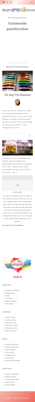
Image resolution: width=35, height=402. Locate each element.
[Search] (29, 136)
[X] (7, 2)
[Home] (9, 18)
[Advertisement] (17, 49)
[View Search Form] (32, 2)
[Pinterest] (22, 393)
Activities (12, 63)
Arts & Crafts (21, 63)
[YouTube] (19, 393)
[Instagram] (10, 2)
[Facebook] (3, 2)
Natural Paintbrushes (17, 66)
